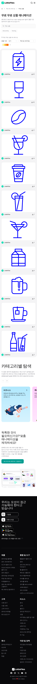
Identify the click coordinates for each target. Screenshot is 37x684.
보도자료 (4, 650)
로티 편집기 (5, 573)
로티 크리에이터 (6, 562)
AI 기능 (22, 635)
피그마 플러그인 (6, 565)
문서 (21, 603)
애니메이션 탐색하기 (8, 589)
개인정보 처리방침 (26, 644)
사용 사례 (4, 606)
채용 (2, 656)
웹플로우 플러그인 (26, 559)
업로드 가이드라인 (26, 662)
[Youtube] (22, 673)
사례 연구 (4, 603)
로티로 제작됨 (5, 611)
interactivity (6, 30)
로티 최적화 (23, 590)
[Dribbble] (26, 673)
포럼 (21, 614)
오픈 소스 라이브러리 (27, 593)
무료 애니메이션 (6, 578)
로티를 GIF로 (24, 581)
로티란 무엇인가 (25, 611)
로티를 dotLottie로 (26, 584)
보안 (21, 647)
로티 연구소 (23, 620)
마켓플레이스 (5, 581)
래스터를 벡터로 (25, 576)
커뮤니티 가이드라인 (26, 659)
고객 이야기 (5, 609)
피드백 (3, 647)
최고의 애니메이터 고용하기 (13, 461)
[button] (18, 26)
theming (14, 30)
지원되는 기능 (24, 629)
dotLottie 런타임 (25, 632)
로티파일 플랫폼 (6, 559)
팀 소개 (3, 653)
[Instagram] (15, 673)
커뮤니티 (23, 623)
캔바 (21, 562)
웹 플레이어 (23, 570)
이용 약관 (23, 650)
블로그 (22, 609)
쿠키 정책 (23, 656)
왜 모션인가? (5, 614)
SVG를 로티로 (24, 578)
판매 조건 (23, 653)
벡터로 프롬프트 (25, 573)
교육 (21, 606)
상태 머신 (23, 626)
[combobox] (13, 41)
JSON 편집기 (24, 587)
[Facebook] (11, 673)
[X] (18, 673)
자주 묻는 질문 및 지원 (27, 617)
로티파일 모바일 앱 (7, 576)
